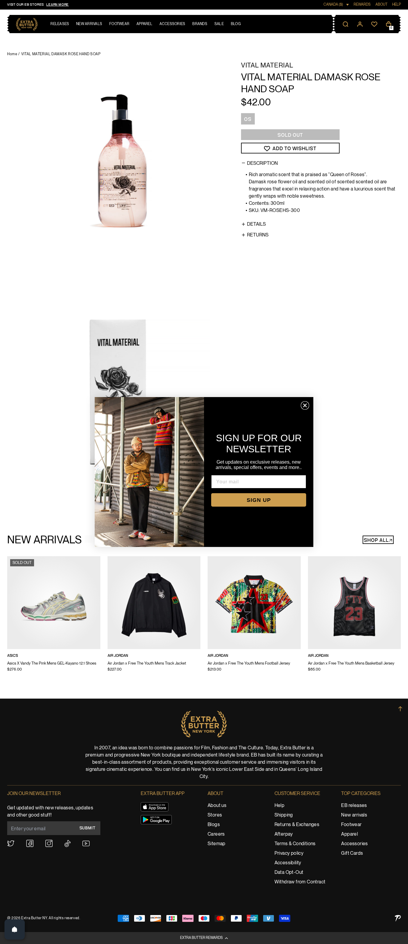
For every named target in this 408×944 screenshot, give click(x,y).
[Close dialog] (305, 405)
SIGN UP (259, 500)
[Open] (14, 929)
